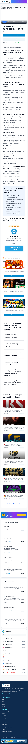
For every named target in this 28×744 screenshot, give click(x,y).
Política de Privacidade (7, 727)
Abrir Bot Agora (22, 741)
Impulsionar (20, 514)
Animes (3, 704)
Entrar (19, 1)
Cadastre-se (14, 295)
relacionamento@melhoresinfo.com (10, 693)
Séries (3, 701)
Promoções (4, 718)
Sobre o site (4, 724)
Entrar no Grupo (15, 35)
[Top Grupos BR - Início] (7, 2)
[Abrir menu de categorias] (2, 1)
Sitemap (3, 733)
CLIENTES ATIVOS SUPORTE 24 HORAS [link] (10, 4)
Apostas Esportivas (6, 711)
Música (3, 706)
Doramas (4, 702)
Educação (4, 717)
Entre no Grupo (14, 275)
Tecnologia (4, 715)
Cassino (3, 713)
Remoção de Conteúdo (7, 731)
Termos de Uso (5, 726)
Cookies (3, 729)
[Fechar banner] (25, 741)
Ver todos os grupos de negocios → (14, 503)
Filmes (3, 699)
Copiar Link (13, 39)
